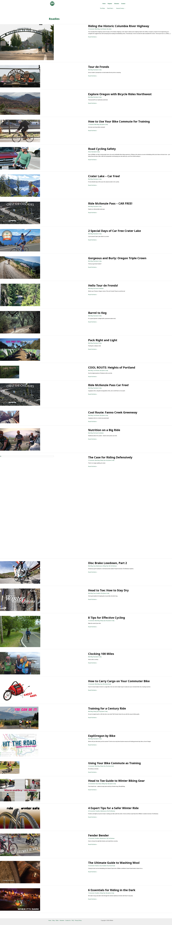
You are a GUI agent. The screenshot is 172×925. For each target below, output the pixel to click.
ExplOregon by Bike (101, 736)
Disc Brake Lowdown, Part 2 (107, 563)
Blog (53, 920)
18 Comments (91, 811)
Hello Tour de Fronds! (103, 285)
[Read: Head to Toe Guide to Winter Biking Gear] (20, 790)
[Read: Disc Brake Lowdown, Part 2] (20, 572)
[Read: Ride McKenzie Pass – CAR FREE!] (20, 212)
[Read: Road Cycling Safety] (20, 158)
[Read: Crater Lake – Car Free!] (20, 185)
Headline (98, 593)
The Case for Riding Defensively (110, 457)
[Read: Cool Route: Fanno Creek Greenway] (9, 416)
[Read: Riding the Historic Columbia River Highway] (27, 42)
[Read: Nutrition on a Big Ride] (20, 439)
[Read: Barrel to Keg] (20, 322)
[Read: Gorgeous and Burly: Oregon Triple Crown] (20, 267)
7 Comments (91, 893)
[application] (113, 8)
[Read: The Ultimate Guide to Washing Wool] (20, 872)
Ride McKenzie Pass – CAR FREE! (110, 203)
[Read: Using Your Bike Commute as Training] (9, 767)
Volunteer (62, 920)
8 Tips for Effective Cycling (106, 617)
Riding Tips (103, 460)
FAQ (73, 920)
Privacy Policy (78, 920)
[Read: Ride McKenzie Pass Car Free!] (20, 394)
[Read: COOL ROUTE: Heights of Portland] (9, 372)
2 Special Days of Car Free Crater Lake (114, 231)
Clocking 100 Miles (101, 654)
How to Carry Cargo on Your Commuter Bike (119, 681)
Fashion (97, 865)
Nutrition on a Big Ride (104, 430)
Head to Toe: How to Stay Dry (108, 590)
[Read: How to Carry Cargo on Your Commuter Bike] (20, 690)
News (89, 151)
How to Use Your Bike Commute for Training (119, 121)
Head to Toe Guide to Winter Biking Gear (116, 781)
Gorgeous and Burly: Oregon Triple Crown (117, 258)
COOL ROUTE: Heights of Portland (111, 367)
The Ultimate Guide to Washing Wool (114, 863)
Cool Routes (103, 29)
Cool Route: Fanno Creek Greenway (112, 412)
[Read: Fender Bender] (20, 844)
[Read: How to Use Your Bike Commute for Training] (20, 130)
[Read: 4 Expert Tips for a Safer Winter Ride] (20, 817)
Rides (57, 920)
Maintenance (99, 566)
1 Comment (91, 124)
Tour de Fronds (98, 67)
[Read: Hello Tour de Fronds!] (20, 294)
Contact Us (68, 920)
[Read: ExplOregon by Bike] (19, 745)
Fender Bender (98, 835)
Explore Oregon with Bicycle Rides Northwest (120, 94)
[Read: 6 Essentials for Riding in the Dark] (20, 899)
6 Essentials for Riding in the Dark (111, 890)
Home (49, 920)
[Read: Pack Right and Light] (20, 349)
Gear (94, 566)
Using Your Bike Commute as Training (114, 763)
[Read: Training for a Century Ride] (19, 717)
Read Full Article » (92, 37)
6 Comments (91, 865)
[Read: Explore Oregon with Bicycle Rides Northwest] (20, 103)
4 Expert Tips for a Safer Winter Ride (113, 808)
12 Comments (91, 783)
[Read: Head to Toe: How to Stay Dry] (20, 599)
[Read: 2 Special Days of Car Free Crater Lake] (20, 240)
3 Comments (91, 29)
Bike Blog (97, 29)
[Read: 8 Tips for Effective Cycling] (20, 631)
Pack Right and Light (102, 340)
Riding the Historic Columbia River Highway (118, 26)
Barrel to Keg (97, 313)
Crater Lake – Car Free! (104, 176)
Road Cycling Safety (102, 149)
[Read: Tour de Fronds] (20, 76)
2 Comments (91, 460)
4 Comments (91, 620)
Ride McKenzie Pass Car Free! (108, 385)
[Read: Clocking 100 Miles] (20, 663)
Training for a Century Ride (107, 708)
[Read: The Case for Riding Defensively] (27, 505)
